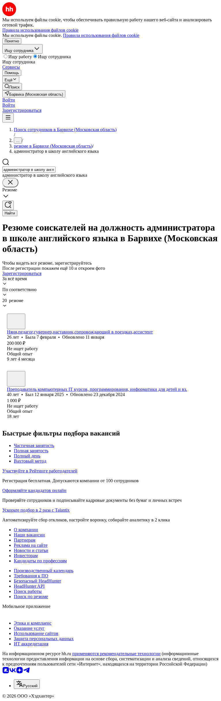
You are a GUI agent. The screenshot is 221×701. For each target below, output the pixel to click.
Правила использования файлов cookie (101, 35)
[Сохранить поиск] (8, 205)
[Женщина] (16, 321)
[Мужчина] (16, 379)
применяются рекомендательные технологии (116, 653)
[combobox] (29, 170)
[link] (12, 86)
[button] (8, 99)
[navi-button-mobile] (8, 118)
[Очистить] (10, 182)
